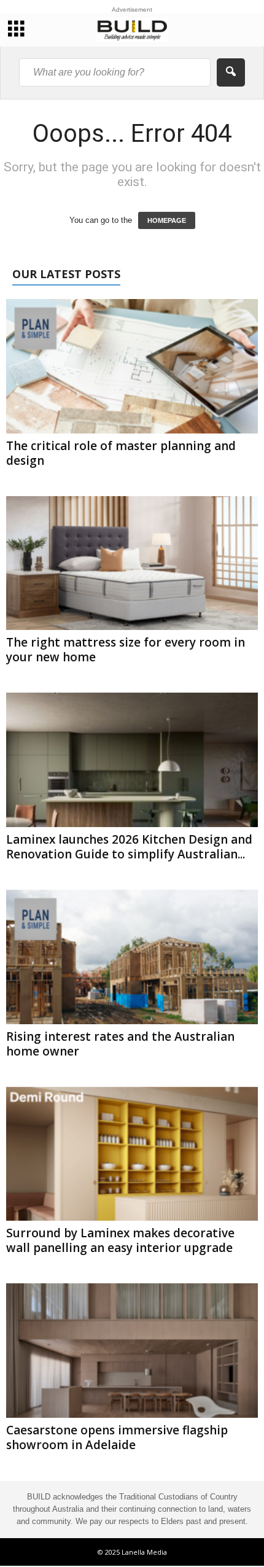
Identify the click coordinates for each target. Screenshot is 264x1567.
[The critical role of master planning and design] (132, 366)
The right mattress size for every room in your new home (125, 649)
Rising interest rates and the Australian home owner (120, 1043)
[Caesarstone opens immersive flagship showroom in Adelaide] (132, 1350)
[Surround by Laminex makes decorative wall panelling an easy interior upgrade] (132, 1154)
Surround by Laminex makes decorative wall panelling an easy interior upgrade (120, 1240)
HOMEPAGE (166, 220)
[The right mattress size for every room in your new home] (132, 563)
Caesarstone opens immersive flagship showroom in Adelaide (117, 1437)
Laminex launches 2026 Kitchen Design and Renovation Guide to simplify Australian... (129, 846)
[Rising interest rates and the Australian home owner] (132, 957)
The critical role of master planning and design (121, 453)
